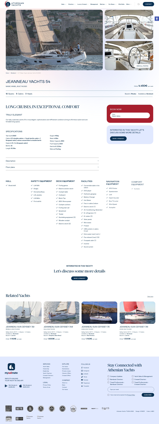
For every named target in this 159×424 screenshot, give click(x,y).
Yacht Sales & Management (143, 376)
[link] (157, 19)
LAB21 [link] (152, 411)
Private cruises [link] (66, 371)
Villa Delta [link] (121, 4)
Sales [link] (62, 4)
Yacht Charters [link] (47, 373)
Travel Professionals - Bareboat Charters (117, 383)
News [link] (63, 385)
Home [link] (7, 73)
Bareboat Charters (116, 379)
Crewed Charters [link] (48, 375)
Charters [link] (71, 4)
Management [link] (94, 4)
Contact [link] (64, 387)
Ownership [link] (46, 368)
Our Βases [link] (111, 4)
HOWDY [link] (142, 411)
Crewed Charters (140, 379)
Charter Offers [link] (66, 373)
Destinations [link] (65, 368)
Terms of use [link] (46, 387)
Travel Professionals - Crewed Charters (141, 383)
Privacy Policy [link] (47, 385)
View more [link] (150, 296)
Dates (113, 114)
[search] (139, 4)
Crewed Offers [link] (66, 375)
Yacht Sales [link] (46, 366)
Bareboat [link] (13, 73)
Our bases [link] (65, 366)
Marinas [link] (102, 4)
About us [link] (64, 382)
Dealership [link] (46, 371)
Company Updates (116, 376)
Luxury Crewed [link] (82, 4)
